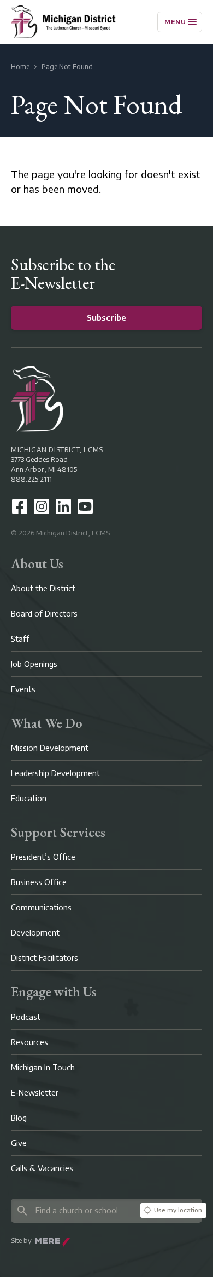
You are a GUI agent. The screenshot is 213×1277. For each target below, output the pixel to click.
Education (28, 798)
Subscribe (106, 317)
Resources (29, 1042)
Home (20, 66)
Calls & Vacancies (42, 1168)
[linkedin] (63, 506)
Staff (20, 638)
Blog (19, 1117)
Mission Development (49, 747)
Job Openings (34, 664)
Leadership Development (55, 773)
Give (19, 1143)
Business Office (39, 882)
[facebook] (19, 506)
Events (23, 689)
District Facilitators (44, 957)
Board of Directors (44, 613)
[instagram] (41, 506)
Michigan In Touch (43, 1067)
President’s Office (43, 857)
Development (35, 932)
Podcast (25, 1017)
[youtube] (85, 506)
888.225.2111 (31, 479)
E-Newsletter (34, 1092)
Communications (41, 907)
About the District (43, 588)
